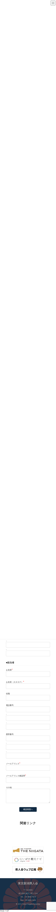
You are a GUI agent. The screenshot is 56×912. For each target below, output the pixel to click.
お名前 (9, 670)
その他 (9, 787)
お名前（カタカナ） (15, 682)
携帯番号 (10, 734)
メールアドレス (13, 764)
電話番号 (10, 705)
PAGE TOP (4, 911)
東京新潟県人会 (28, 883)
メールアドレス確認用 (16, 776)
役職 (8, 694)
